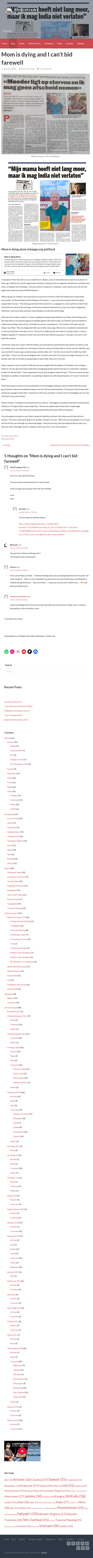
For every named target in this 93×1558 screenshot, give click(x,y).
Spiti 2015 (11, 1294)
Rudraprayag (18, 1388)
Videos (10, 863)
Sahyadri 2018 (13, 1222)
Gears (9, 823)
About (21, 43)
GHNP (57, 1486)
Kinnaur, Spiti (18, 1073)
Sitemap (80, 43)
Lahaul (22, 1502)
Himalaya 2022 (13, 1146)
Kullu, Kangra (18, 1078)
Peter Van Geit (28, 68)
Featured (29, 1485)
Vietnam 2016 (13, 1407)
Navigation (11, 890)
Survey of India (13, 899)
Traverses (11, 1002)
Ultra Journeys (10, 1007)
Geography (11, 827)
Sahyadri (27, 1513)
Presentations (70, 1508)
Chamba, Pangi (19, 1069)
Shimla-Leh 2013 (14, 1281)
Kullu (15, 1123)
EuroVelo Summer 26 (12, 702)
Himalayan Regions (15, 841)
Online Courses (34, 43)
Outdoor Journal (17, 759)
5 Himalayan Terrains (19, 939)
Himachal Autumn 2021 (17, 1016)
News (16, 436)
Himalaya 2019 (13, 1092)
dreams (44, 1553)
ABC (8, 1480)
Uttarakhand (18, 1132)
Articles (10, 742)
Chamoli (16, 1370)
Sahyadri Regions (52, 1514)
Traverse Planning (14, 908)
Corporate (14, 800)
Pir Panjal (41, 1508)
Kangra (62, 1496)
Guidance (80, 1486)
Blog (13, 43)
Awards (10, 769)
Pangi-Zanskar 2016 (15, 1209)
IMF (12, 755)
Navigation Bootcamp (16, 984)
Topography (12, 903)
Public (12, 804)
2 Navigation (15, 925)
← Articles (5, 445)
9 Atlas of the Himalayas (20, 957)
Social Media (12, 989)
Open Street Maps (14, 895)
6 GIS (12, 944)
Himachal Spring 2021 (16, 1034)
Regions (10, 998)
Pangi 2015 (12, 1195)
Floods (45, 1485)
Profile (10, 782)
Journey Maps (13, 881)
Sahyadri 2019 (13, 1236)
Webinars (14, 1267)
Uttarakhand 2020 (15, 1348)
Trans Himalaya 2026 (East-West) (18, 706)
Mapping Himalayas (15, 886)
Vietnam (49, 1526)
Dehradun (17, 1374)
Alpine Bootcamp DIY (16, 917)
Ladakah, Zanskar (20, 1082)
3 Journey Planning (18, 930)
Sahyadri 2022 (13, 1272)
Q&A (9, 854)
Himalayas (49, 43)
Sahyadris (8, 994)
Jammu (33, 1496)
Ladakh (16, 1127)
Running (10, 859)
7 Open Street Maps (18, 948)
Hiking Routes (13, 836)
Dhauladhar (12, 1486)
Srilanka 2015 (13, 1321)
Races (12, 1343)
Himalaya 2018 (13, 1047)
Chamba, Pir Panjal (21, 1114)
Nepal (9, 850)
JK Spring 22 (12, 1155)
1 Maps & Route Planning (20, 921)
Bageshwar (17, 1365)
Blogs (12, 746)
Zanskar (16, 1136)
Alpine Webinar (13, 971)
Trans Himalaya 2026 (13, 715)
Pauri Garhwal (19, 1379)
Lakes (9, 845)
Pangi (33, 1508)
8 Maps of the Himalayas (20, 952)
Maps (59, 43)
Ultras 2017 (12, 1335)
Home (4, 43)
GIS (8, 980)
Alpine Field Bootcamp (16, 966)
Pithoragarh (18, 1383)
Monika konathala (18, 596)
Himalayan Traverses (16, 877)
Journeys (69, 43)
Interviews (11, 773)
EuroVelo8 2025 (13, 1011)
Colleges (13, 795)
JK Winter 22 (12, 1178)
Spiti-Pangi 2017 (14, 1308)
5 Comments (46, 68)
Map (12, 1244)
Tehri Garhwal (19, 1392)
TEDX (12, 809)
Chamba (38, 1479)
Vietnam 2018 (13, 1420)
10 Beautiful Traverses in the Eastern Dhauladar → (71, 445)
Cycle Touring (13, 818)
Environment (12, 975)
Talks (9, 791)
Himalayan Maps (14, 872)
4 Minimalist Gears (18, 934)
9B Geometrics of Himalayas (22, 961)
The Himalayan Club (18, 764)
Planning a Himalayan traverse (16, 710)
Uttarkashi (17, 1397)
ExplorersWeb (16, 750)
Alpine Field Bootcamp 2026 (16, 720)
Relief (9, 787)
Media (13, 1249)
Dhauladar (17, 1118)
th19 (52, 1520)
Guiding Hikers (13, 832)
